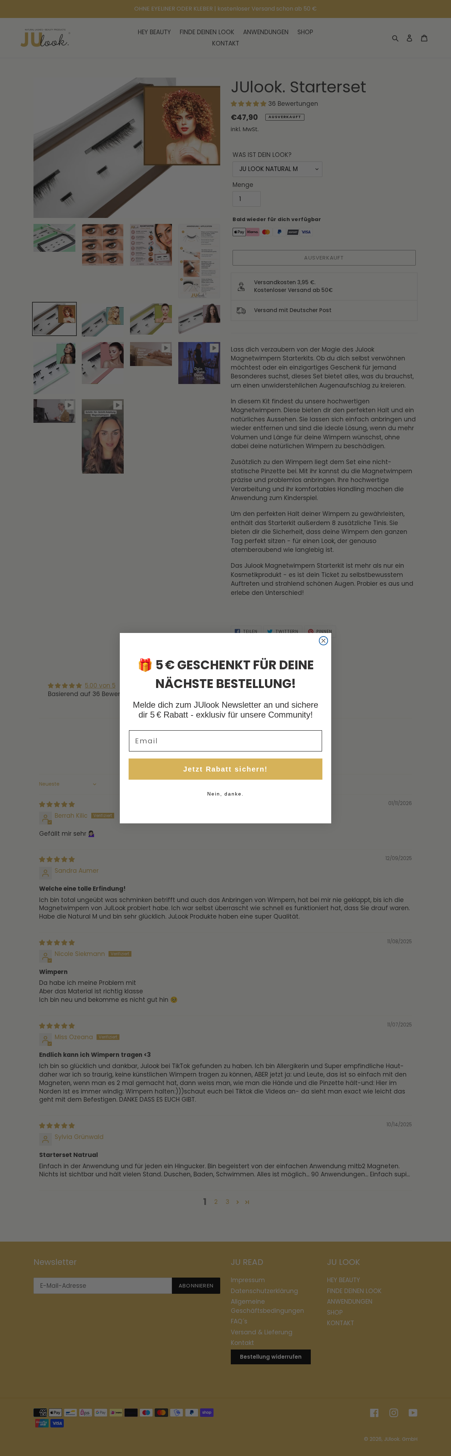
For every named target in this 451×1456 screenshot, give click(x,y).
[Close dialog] (323, 640)
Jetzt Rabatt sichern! (225, 769)
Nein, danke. (225, 794)
